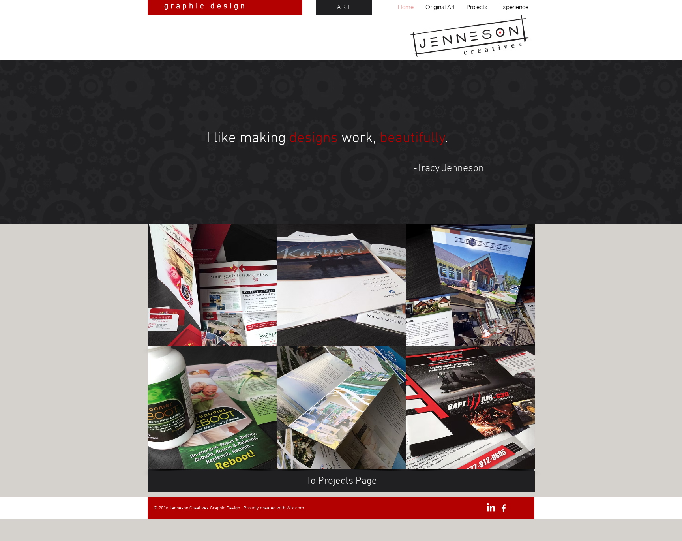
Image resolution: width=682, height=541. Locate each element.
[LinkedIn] (491, 508)
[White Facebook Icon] (503, 508)
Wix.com (295, 508)
